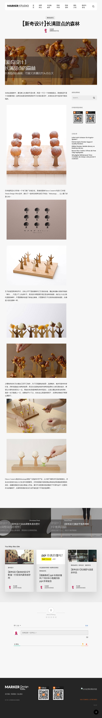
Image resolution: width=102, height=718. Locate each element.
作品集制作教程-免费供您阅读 (48, 567)
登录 (86, 626)
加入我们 (20, 694)
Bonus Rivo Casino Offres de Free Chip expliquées (84, 151)
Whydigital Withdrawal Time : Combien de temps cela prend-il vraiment (84, 157)
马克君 (52, 29)
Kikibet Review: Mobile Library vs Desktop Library (83, 147)
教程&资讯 (50, 18)
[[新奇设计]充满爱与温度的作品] (82, 571)
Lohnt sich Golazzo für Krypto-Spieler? (83, 138)
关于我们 (7, 694)
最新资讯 (88, 565)
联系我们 (13, 694)
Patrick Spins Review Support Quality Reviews (82, 143)
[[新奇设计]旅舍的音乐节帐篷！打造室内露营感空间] (19, 571)
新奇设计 (11, 567)
